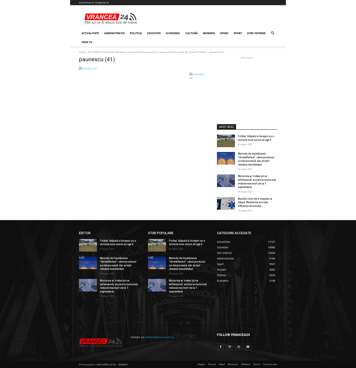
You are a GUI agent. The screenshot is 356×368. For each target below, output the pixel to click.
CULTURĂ (191, 33)
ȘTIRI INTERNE (256, 33)
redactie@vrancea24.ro (159, 337)
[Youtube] (248, 346)
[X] (238, 346)
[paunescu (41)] (143, 68)
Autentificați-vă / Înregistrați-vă (94, 2)
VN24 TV (87, 42)
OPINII (224, 33)
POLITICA (136, 33)
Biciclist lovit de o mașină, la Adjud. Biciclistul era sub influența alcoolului (255, 202)
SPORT (238, 33)
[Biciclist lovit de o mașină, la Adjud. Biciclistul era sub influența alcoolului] (226, 203)
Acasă (82, 52)
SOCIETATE (154, 33)
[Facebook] (220, 346)
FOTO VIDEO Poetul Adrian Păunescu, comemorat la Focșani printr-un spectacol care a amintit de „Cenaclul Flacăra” (147, 52)
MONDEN (209, 33)
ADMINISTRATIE (114, 33)
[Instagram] (229, 346)
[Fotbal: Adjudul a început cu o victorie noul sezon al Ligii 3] (226, 141)
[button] (272, 33)
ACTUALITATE (90, 33)
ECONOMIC (173, 33)
